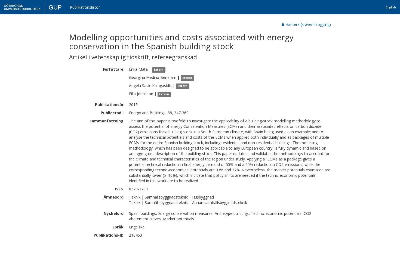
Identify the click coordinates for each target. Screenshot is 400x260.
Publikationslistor (85, 7)
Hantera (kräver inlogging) (308, 24)
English (391, 7)
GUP (55, 7)
